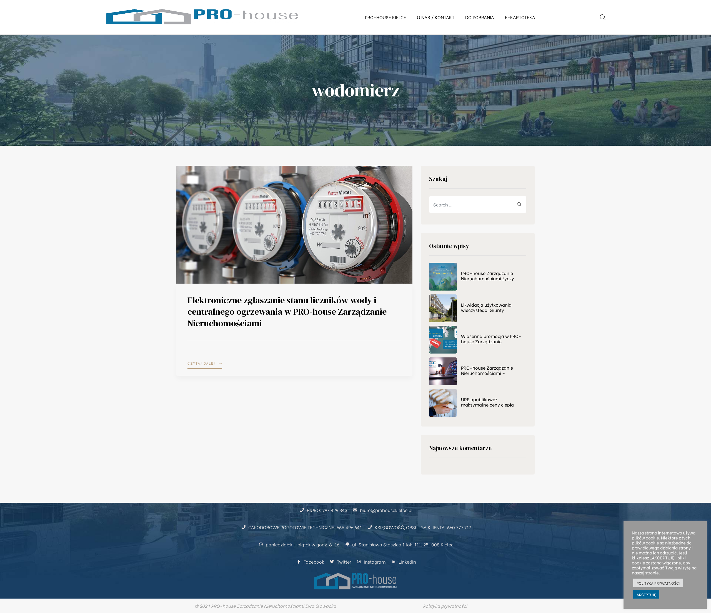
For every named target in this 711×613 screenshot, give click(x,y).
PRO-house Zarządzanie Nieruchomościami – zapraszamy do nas (487, 370)
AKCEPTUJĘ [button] (646, 594)
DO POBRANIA (479, 17)
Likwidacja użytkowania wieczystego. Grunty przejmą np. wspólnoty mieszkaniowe (486, 307)
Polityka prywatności (445, 605)
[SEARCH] (519, 204)
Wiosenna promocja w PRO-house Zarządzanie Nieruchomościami (491, 338)
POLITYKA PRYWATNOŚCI (658, 583)
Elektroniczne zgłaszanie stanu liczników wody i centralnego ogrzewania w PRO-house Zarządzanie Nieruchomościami (287, 311)
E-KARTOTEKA (520, 17)
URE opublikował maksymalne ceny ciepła (487, 402)
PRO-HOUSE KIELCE (385, 17)
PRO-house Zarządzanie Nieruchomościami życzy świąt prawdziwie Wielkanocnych (487, 275)
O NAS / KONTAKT (435, 17)
